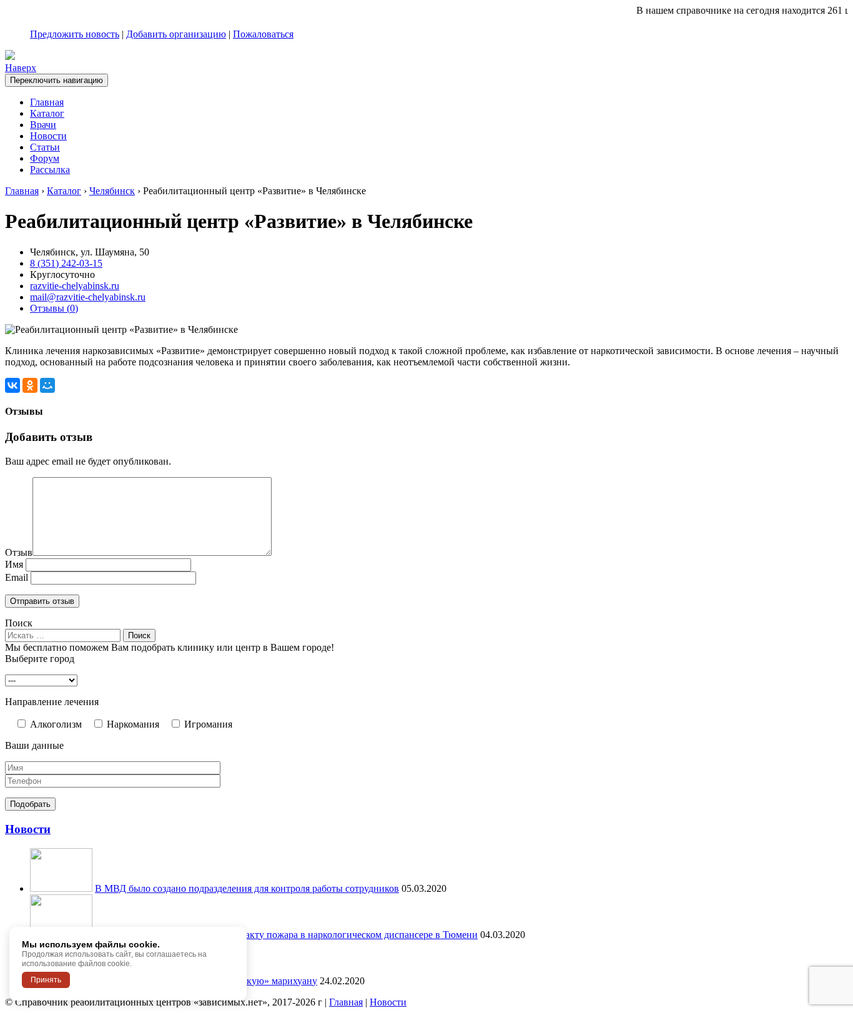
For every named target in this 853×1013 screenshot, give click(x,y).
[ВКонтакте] (12, 385)
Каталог (47, 113)
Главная (47, 102)
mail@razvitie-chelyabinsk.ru (87, 297)
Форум (44, 158)
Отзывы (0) (54, 308)
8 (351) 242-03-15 (66, 263)
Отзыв (18, 552)
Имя (14, 564)
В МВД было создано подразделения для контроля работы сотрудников (247, 888)
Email (16, 577)
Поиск (18, 623)
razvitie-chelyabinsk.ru (74, 285)
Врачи (43, 124)
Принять (46, 980)
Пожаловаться (263, 34)
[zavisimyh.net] (10, 56)
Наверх (20, 67)
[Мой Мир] (47, 385)
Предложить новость (74, 34)
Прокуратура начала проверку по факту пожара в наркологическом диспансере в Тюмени (286, 934)
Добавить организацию (176, 34)
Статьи (45, 147)
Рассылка (50, 169)
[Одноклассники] (29, 385)
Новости (48, 136)
